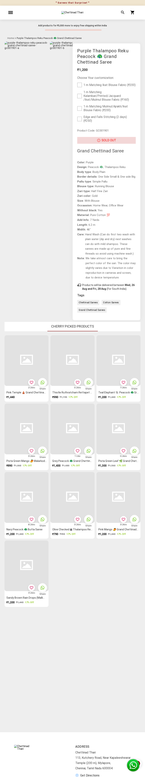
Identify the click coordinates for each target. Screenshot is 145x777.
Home (10, 38)
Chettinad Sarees (88, 302)
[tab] (72, 326)
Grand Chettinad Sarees (92, 310)
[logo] (72, 12)
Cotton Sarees (111, 302)
